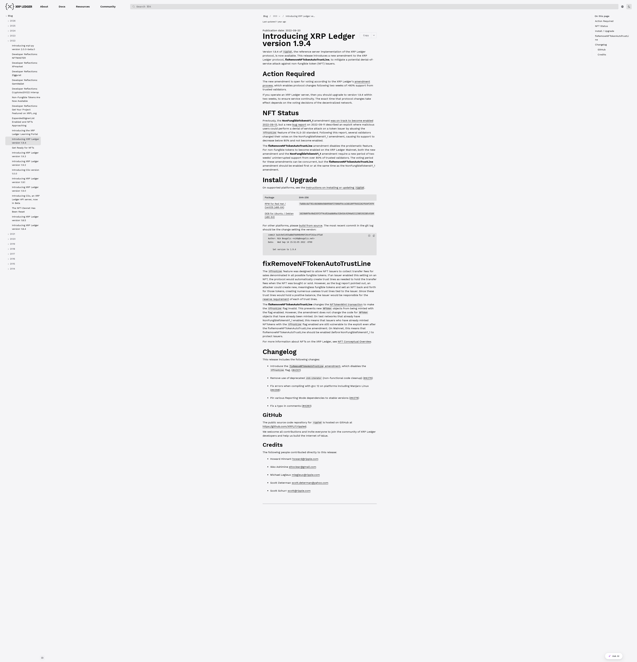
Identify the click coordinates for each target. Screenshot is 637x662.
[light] (629, 6)
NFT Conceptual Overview (354, 341)
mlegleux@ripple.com (306, 474)
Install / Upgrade (604, 31)
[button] (44, 6)
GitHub (602, 49)
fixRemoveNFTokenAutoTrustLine (612, 38)
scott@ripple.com (299, 490)
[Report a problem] (369, 236)
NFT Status (601, 26)
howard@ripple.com (305, 458)
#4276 (368, 378)
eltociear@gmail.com (302, 466)
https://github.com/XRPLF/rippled (284, 426)
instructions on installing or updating (335, 187)
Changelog (601, 44)
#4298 (275, 389)
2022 (275, 16)
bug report (299, 124)
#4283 (307, 405)
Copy (366, 35)
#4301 (296, 370)
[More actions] (374, 35)
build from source (310, 225)
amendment (315, 366)
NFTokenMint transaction (346, 304)
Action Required (604, 21)
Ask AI (615, 656)
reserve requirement (276, 299)
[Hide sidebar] (42, 658)
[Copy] (374, 236)
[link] (23, 20)
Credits (602, 54)
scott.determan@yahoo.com (310, 482)
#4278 (354, 397)
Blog (265, 16)
